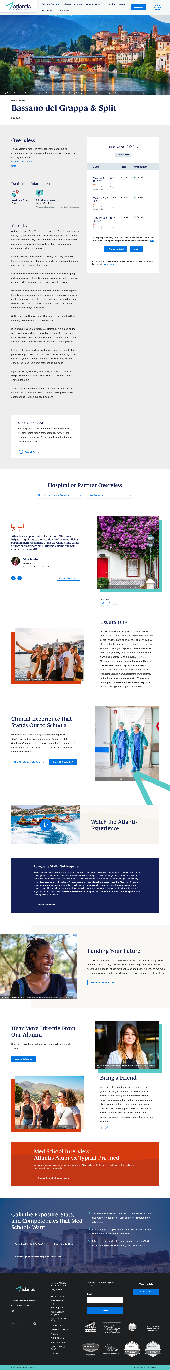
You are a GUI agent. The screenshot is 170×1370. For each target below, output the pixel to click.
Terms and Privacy (138, 1367)
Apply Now (138, 7)
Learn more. (108, 264)
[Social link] (12, 1311)
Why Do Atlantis (49, 4)
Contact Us (64, 10)
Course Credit (57, 1325)
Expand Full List (32, 452)
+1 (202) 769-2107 (23, 1306)
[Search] (34, 1323)
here (152, 240)
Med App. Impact (59, 1307)
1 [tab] (82, 91)
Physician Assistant (60, 1330)
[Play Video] (46, 825)
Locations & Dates (116, 4)
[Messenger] (103, 604)
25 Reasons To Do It (60, 1296)
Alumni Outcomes (73, 4)
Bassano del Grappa (21, 161)
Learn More (46, 10)
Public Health (57, 1338)
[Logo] (18, 6)
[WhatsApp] (109, 604)
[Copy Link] (115, 604)
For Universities (58, 1342)
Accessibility (151, 1367)
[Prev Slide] (13, 578)
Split (13, 165)
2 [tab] (88, 91)
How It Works (93, 4)
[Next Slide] (19, 578)
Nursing (54, 1334)
